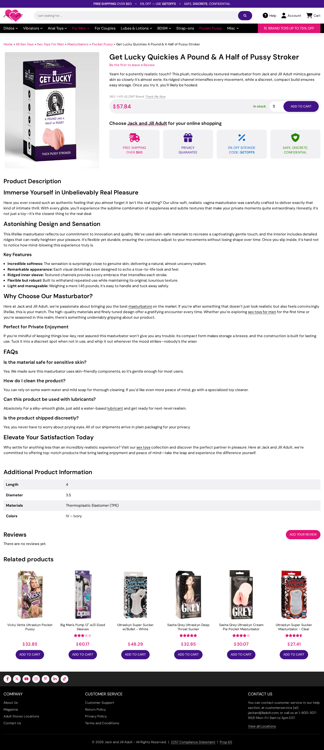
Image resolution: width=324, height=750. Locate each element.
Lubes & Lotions (135, 28)
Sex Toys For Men (50, 44)
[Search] (245, 15)
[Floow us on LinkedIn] (55, 679)
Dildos (9, 28)
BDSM (162, 28)
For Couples (105, 28)
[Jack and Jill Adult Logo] (13, 16)
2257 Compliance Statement (193, 742)
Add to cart (301, 106)
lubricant (115, 408)
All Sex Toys (25, 44)
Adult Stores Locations (21, 716)
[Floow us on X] (17, 679)
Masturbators (78, 44)
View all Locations (262, 726)
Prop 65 (226, 742)
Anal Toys (55, 28)
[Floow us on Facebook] (7, 679)
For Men (79, 28)
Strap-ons (185, 28)
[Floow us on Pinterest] (45, 679)
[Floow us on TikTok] (64, 679)
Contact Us (12, 723)
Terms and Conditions (102, 723)
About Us (11, 702)
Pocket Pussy (210, 28)
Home (8, 44)
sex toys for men (262, 311)
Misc (231, 28)
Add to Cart (29, 654)
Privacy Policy (96, 716)
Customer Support (99, 702)
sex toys (143, 447)
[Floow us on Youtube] (26, 679)
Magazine (11, 709)
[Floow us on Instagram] (36, 679)
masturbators (140, 306)
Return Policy (95, 709)
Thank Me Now (155, 96)
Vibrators (31, 28)
